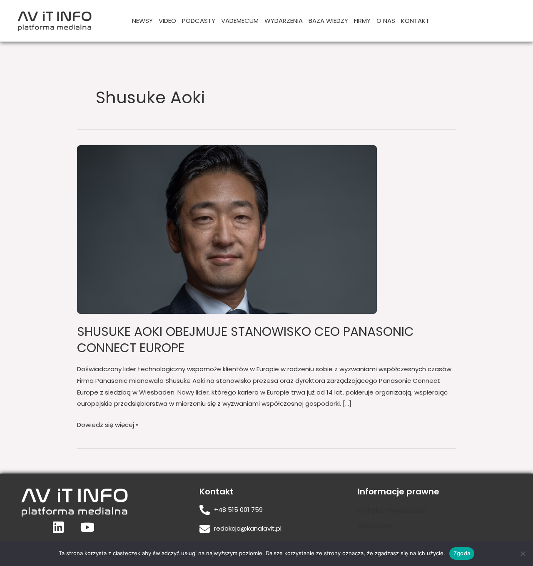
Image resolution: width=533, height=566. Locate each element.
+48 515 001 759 (238, 509)
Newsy (142, 20)
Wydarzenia (283, 20)
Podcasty (198, 20)
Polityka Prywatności (392, 511)
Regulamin (375, 526)
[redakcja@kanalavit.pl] (204, 529)
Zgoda (461, 553)
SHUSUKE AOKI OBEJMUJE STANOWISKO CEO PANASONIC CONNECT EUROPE (245, 340)
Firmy (362, 20)
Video (167, 20)
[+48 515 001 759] (204, 510)
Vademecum (240, 20)
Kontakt (415, 20)
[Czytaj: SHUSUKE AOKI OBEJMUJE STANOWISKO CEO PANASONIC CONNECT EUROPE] (227, 229)
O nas (385, 20)
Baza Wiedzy (328, 20)
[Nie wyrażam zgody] (522, 553)
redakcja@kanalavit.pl (247, 528)
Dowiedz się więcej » (108, 424)
